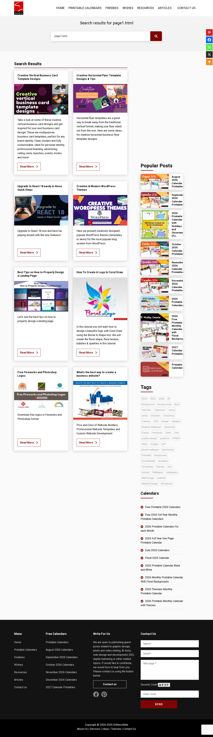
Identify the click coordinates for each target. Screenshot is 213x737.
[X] (209, 54)
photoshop (168, 449)
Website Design (150, 483)
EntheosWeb (120, 724)
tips (170, 466)
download (170, 427)
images (154, 444)
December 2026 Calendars (61, 679)
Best (177, 404)
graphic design (149, 438)
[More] (209, 61)
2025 (153, 398)
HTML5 (176, 438)
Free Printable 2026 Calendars (163, 507)
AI (169, 398)
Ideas (105, 728)
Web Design (148, 478)
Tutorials (116, 728)
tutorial (145, 472)
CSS (156, 421)
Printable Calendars (85, 8)
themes (160, 466)
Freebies (112, 8)
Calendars (159, 410)
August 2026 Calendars (59, 649)
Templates (147, 466)
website (161, 478)
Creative (146, 421)
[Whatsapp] (209, 47)
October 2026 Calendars (60, 664)
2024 (144, 398)
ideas (144, 444)
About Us (82, 728)
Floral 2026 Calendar (157, 558)
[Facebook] (209, 39)
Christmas (168, 415)
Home (60, 8)
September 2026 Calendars (62, 657)
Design (165, 421)
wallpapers (172, 472)
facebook (157, 432)
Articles (165, 8)
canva (171, 410)
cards (144, 415)
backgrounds (164, 404)
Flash (168, 432)
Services (95, 728)
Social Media (148, 461)
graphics (164, 438)
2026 (161, 398)
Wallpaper (157, 472)
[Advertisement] (162, 106)
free (176, 432)
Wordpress (166, 483)
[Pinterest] (209, 32)
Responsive (160, 455)
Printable (146, 455)
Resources (145, 8)
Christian (155, 415)
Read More (27, 166)
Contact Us (186, 8)
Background (148, 404)
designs (176, 421)
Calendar (146, 410)
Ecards (145, 432)
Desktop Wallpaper (151, 427)
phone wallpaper (150, 449)
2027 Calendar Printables (60, 687)
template (163, 461)
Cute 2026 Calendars (157, 550)
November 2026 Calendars (61, 672)
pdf (163, 444)
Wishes (127, 8)
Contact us (110, 684)
